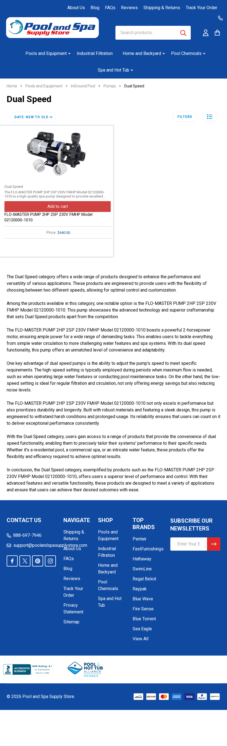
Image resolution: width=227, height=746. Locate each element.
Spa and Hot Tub (113, 70)
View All (140, 638)
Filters (184, 117)
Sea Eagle (142, 628)
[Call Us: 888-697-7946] (220, 18)
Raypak (140, 588)
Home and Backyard (142, 53)
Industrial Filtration (95, 53)
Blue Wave (143, 598)
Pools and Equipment (46, 53)
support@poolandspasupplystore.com (50, 545)
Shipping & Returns (161, 7)
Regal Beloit (144, 578)
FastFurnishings (148, 549)
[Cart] (217, 32)
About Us (76, 7)
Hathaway (142, 559)
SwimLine (142, 568)
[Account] (205, 32)
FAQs (110, 7)
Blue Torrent (144, 618)
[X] (25, 561)
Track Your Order (201, 7)
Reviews (129, 7)
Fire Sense (143, 608)
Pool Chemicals (186, 53)
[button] (209, 117)
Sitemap (71, 621)
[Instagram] (50, 561)
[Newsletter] (213, 544)
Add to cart (57, 206)
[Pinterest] (37, 561)
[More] (67, 53)
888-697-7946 (27, 535)
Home (12, 86)
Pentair (139, 539)
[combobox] (153, 33)
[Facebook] (12, 561)
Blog (95, 7)
